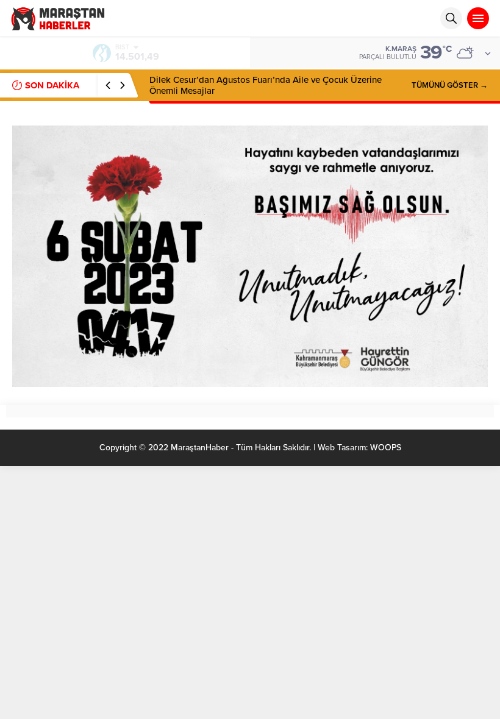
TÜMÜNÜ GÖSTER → (450, 85)
